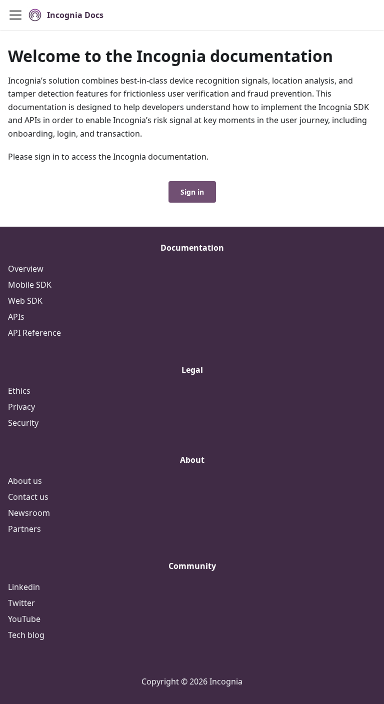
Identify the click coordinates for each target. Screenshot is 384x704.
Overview (26, 268)
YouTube (24, 618)
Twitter (21, 602)
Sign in (192, 192)
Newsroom (29, 512)
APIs (16, 316)
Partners (24, 528)
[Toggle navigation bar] (15, 15)
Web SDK (25, 300)
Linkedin (24, 586)
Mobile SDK (30, 284)
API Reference (34, 332)
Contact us (28, 496)
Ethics (19, 390)
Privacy (21, 406)
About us (25, 480)
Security (23, 422)
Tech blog (26, 634)
